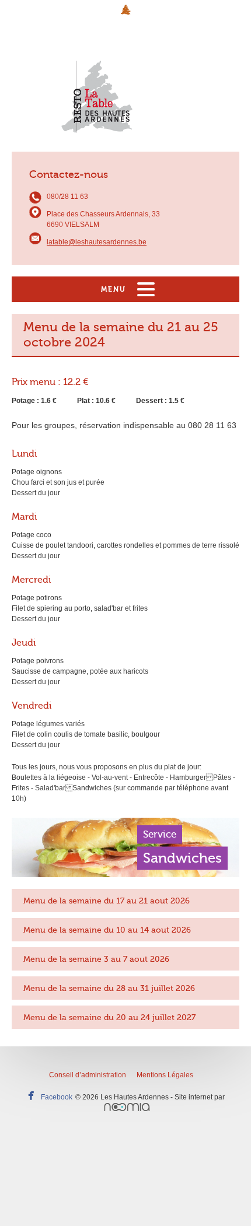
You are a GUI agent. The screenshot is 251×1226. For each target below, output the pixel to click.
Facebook (56, 1097)
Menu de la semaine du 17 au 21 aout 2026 (106, 900)
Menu (113, 289)
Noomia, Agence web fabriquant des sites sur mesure (127, 1107)
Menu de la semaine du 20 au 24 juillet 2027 (109, 1017)
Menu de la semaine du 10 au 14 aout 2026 (107, 929)
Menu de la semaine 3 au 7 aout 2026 (96, 959)
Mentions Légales (165, 1075)
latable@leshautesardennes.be (97, 242)
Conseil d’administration (87, 1075)
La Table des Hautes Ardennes (125, 85)
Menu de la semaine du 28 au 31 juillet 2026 (109, 988)
